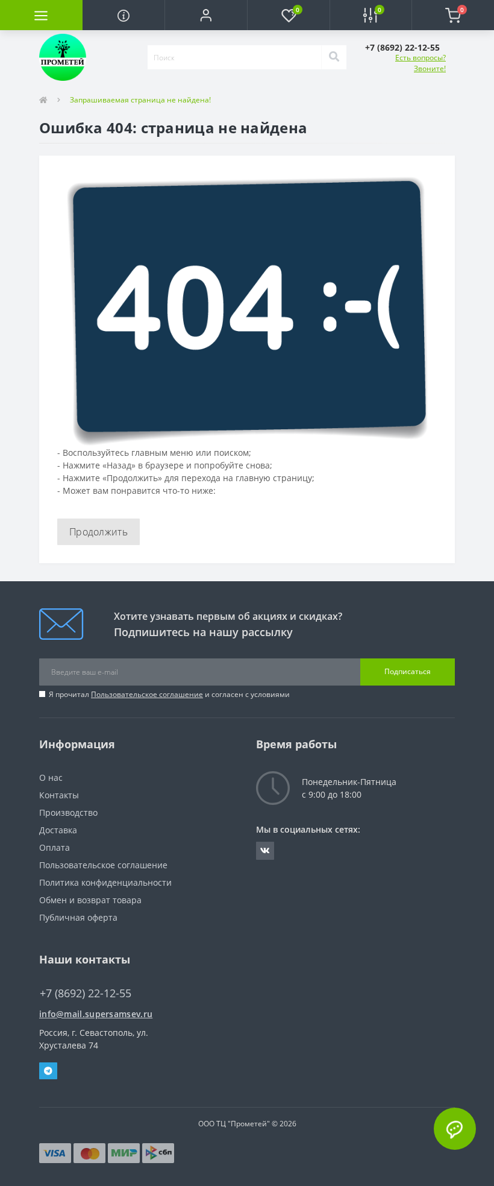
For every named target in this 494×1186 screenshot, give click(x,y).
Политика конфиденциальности (105, 882)
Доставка (58, 830)
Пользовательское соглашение (147, 694)
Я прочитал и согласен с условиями (169, 694)
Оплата (54, 847)
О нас (51, 777)
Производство (68, 812)
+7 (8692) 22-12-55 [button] (85, 993)
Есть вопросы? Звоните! (420, 63)
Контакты (59, 795)
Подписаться (407, 671)
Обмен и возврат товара (90, 900)
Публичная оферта (78, 917)
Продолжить (98, 531)
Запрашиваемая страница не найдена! (140, 100)
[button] (205, 15)
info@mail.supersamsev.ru (95, 1014)
